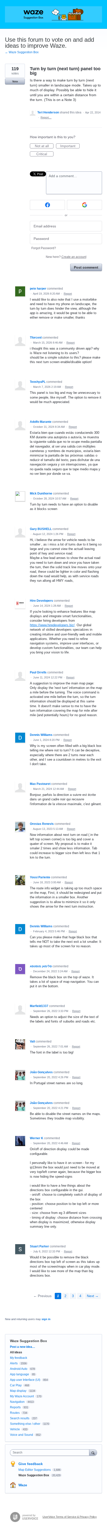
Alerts (14, 1363)
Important (70, 146)
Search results (19, 1418)
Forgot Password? (43, 248)
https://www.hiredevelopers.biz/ (52, 625)
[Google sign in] (84, 205)
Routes (15, 1413)
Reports (15, 1407)
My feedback (18, 1358)
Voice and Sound (21, 1435)
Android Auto (18, 1369)
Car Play (16, 1385)
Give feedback (30, 1464)
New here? (66, 257)
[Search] (93, 1452)
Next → (93, 1296)
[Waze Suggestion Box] (53, 14)
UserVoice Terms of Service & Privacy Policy (70, 1516)
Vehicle (15, 1429)
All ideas (16, 1352)
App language (19, 1374)
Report (68, 293)
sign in (46, 1319)
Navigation (17, 1402)
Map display (18, 1391)
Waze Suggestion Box (28, 1341)
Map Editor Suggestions (35, 1470)
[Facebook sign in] (47, 205)
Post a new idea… (22, 1347)
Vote (15, 81)
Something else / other (25, 1424)
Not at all (44, 146)
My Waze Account (22, 1396)
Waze (22, 1485)
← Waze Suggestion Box (22, 52)
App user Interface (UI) (25, 1380)
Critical (45, 154)
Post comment (86, 267)
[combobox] (50, 1452)
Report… (46, 117)
